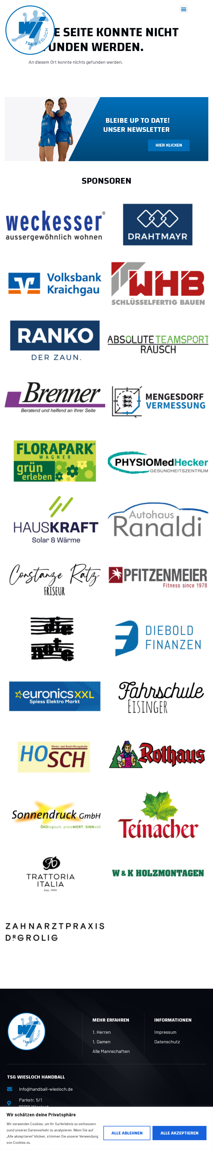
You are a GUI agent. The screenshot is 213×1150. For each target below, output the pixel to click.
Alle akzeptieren (179, 1133)
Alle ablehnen (127, 1133)
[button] (183, 9)
